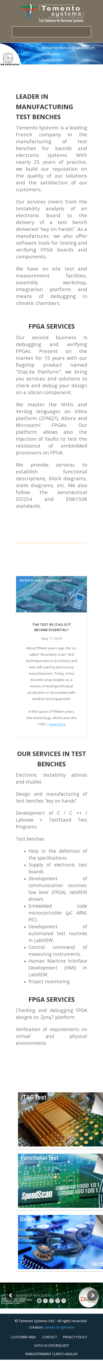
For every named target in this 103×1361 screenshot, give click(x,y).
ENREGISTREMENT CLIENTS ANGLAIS (51, 1354)
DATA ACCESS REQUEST (51, 1345)
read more (57, 724)
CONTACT (49, 1337)
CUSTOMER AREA (23, 1337)
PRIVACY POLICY (75, 1337)
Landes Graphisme (59, 1327)
